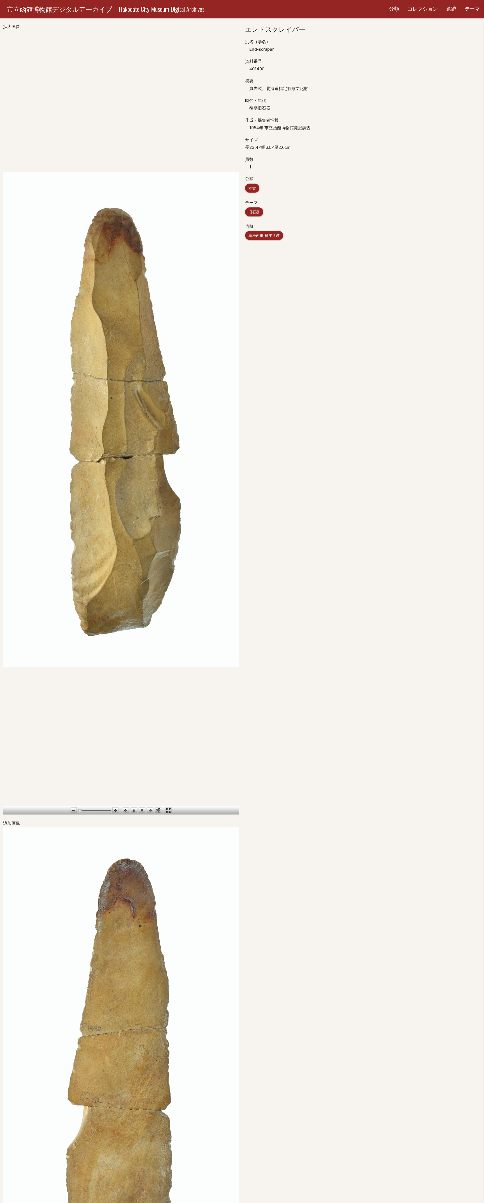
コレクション (423, 9)
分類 (394, 9)
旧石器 (254, 212)
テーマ (472, 9)
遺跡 (451, 9)
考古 (252, 188)
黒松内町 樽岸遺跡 (264, 235)
